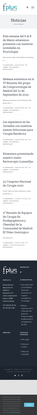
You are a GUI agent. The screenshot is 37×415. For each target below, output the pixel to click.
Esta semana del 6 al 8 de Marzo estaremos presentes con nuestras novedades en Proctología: (18, 43)
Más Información (15, 412)
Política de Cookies (25, 345)
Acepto (29, 405)
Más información (7, 69)
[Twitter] (21, 272)
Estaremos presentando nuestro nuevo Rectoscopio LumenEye (18, 157)
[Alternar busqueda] (27, 7)
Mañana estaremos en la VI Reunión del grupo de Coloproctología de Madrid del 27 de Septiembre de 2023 (18, 86)
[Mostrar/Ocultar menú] (33, 7)
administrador (9, 65)
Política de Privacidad (25, 353)
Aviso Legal (25, 339)
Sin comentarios (14, 67)
